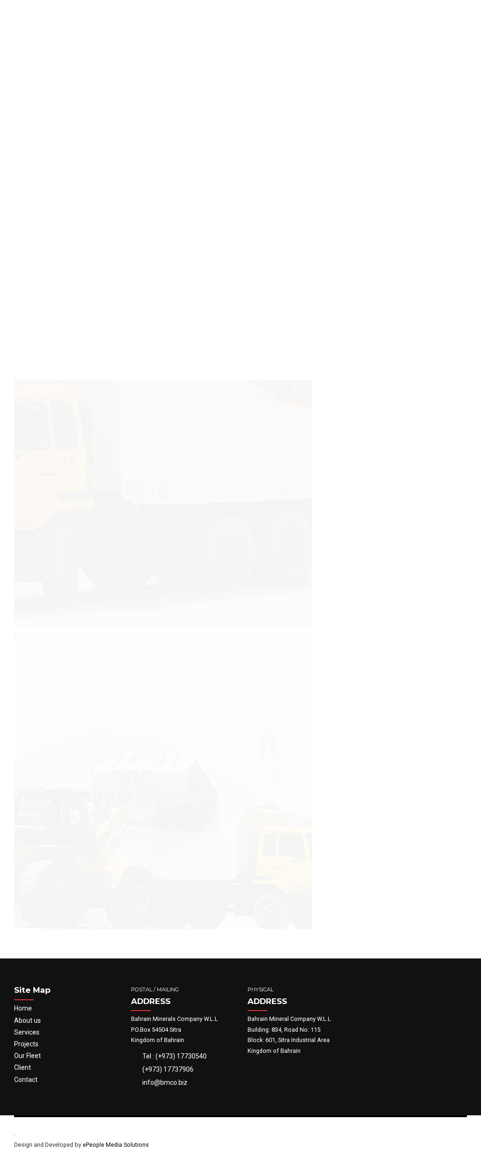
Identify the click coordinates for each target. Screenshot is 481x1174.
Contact (26, 1079)
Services (26, 1032)
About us (27, 1020)
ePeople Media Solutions (116, 1144)
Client (22, 1067)
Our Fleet (27, 1055)
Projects (26, 1044)
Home (23, 1008)
